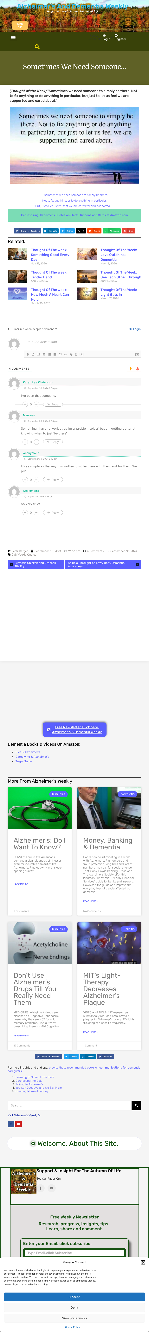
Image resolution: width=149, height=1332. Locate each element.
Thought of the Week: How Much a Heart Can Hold (50, 295)
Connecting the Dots (29, 1080)
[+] (82, 354)
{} (76, 354)
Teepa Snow (24, 761)
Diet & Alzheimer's (28, 752)
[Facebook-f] (11, 1124)
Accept (74, 1297)
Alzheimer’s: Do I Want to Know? (40, 843)
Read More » (21, 883)
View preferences (74, 1318)
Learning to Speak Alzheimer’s (35, 1077)
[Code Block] (65, 354)
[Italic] (33, 354)
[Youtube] (18, 1124)
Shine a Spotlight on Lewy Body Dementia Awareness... (96, 564)
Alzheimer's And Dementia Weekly (72, 6)
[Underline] (38, 354)
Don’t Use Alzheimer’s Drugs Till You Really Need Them (35, 988)
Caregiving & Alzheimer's (32, 756)
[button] (143, 1262)
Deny (74, 1307)
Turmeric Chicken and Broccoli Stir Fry (35, 564)
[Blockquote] (60, 354)
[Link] (71, 354)
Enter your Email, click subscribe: (57, 1243)
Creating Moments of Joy (32, 1091)
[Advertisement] (74, 613)
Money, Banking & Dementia (108, 843)
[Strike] (44, 354)
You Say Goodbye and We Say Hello (39, 1087)
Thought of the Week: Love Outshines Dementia (118, 255)
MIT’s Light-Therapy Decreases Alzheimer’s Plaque (102, 988)
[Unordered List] (55, 354)
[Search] (136, 1105)
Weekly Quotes (26, 554)
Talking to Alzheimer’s (29, 1084)
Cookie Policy (72, 1327)
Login (136, 329)
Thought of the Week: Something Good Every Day (50, 255)
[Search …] (37, 47)
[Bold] (27, 354)
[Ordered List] (49, 354)
